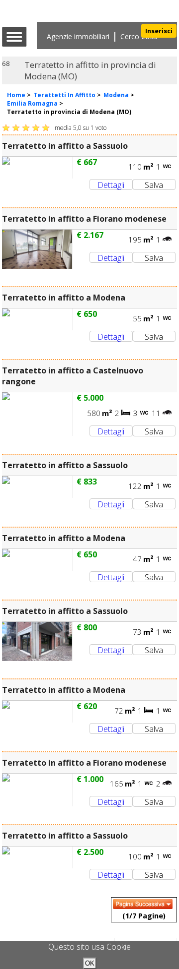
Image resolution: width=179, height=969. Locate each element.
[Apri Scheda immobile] (37, 168)
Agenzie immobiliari (78, 36)
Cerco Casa (138, 36)
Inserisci (159, 30)
